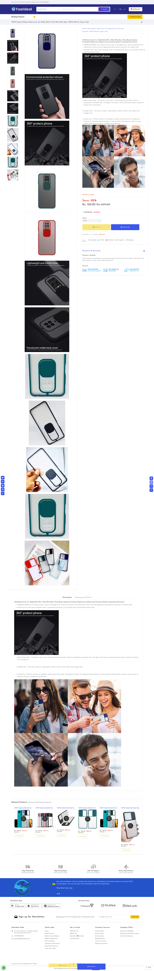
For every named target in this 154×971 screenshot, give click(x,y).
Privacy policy (99, 931)
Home (47, 931)
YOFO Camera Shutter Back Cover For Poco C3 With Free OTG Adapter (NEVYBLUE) (23, 808)
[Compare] (151, 490)
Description (67, 597)
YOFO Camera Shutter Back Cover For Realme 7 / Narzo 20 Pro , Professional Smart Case (130, 808)
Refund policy (99, 936)
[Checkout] (151, 478)
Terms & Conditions (126, 936)
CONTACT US (74, 931)
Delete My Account (101, 943)
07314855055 (19, 936)
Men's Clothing (49, 941)
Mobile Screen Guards (52, 936)
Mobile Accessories (51, 938)
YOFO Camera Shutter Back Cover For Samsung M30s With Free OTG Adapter (87, 808)
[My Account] (151, 482)
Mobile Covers (49, 933)
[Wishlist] (151, 486)
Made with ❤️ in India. (77, 936)
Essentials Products (51, 946)
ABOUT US (73, 933)
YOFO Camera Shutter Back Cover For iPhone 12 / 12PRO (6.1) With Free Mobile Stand (45, 808)
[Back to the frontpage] (142, 22)
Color (84, 218)
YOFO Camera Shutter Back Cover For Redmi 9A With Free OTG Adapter (66, 808)
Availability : (88, 212)
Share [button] (84, 241)
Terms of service (100, 941)
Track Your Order (50, 948)
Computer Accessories (52, 943)
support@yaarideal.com (22, 938)
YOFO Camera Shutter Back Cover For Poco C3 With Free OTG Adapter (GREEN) (109, 808)
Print (103, 234)
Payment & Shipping (127, 931)
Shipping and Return (83, 597)
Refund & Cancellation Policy (129, 933)
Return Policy (99, 933)
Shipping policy (100, 938)
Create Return (74, 938)
